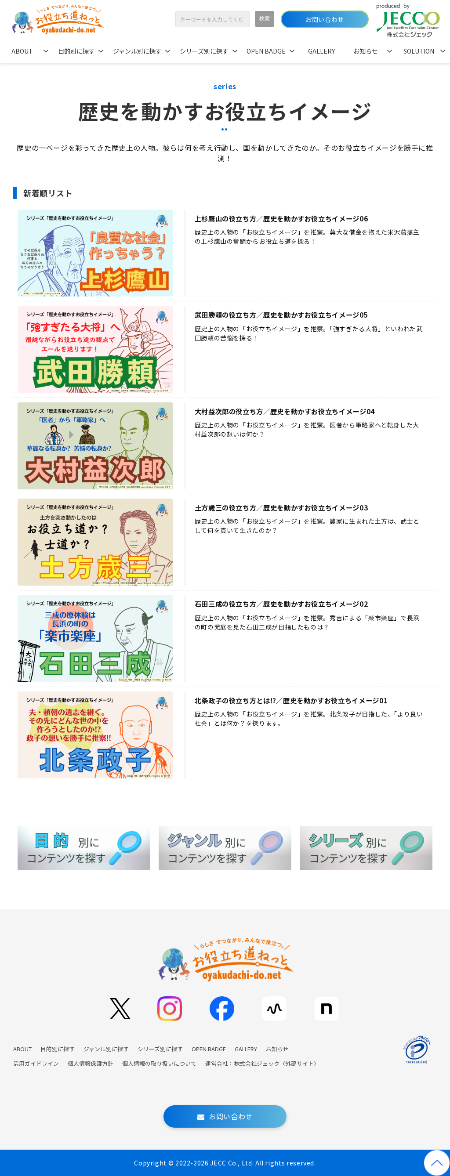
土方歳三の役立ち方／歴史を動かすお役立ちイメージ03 (281, 507)
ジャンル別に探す (137, 51)
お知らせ (365, 51)
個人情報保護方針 (90, 1063)
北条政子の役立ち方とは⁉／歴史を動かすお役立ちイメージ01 (291, 700)
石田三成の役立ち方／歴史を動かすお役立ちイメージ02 (281, 603)
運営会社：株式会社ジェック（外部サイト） (262, 1063)
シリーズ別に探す (204, 51)
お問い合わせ (324, 19)
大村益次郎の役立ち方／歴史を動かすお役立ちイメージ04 (285, 411)
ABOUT (22, 51)
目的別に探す (76, 51)
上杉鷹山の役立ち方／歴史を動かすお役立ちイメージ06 (281, 218)
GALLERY (321, 51)
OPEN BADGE (266, 51)
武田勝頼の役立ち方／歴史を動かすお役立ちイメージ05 (281, 314)
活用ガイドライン (36, 1063)
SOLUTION (418, 51)
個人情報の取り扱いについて (159, 1063)
